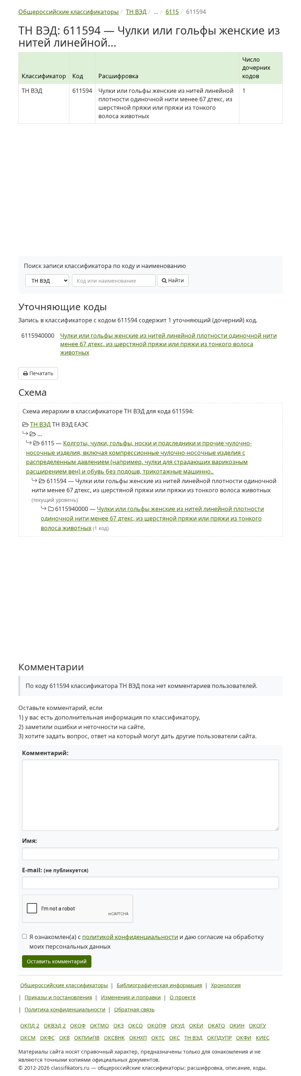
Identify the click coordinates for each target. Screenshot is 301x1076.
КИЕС (262, 1037)
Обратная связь (134, 1009)
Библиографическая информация (159, 985)
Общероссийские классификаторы (64, 985)
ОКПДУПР (219, 1037)
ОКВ (64, 1037)
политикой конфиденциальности (130, 937)
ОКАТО (216, 1025)
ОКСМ (28, 1037)
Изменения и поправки (131, 997)
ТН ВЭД (40, 424)
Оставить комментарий (57, 961)
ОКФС (47, 1037)
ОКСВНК (114, 1037)
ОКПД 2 (29, 1025)
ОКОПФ (156, 1025)
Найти (175, 280)
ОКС (174, 1037)
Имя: (29, 841)
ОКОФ (78, 1025)
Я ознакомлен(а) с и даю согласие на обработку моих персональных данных (146, 941)
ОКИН (236, 1025)
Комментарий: (45, 753)
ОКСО (135, 1025)
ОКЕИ (196, 1025)
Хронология (226, 985)
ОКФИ (243, 1037)
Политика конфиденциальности (65, 1009)
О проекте (183, 997)
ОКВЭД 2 (55, 1025)
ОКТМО (99, 1025)
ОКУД (178, 1025)
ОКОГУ (257, 1025)
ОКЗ (118, 1025)
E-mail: (55, 870)
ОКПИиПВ (86, 1037)
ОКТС (158, 1037)
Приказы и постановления (58, 997)
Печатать (40, 373)
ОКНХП (138, 1037)
